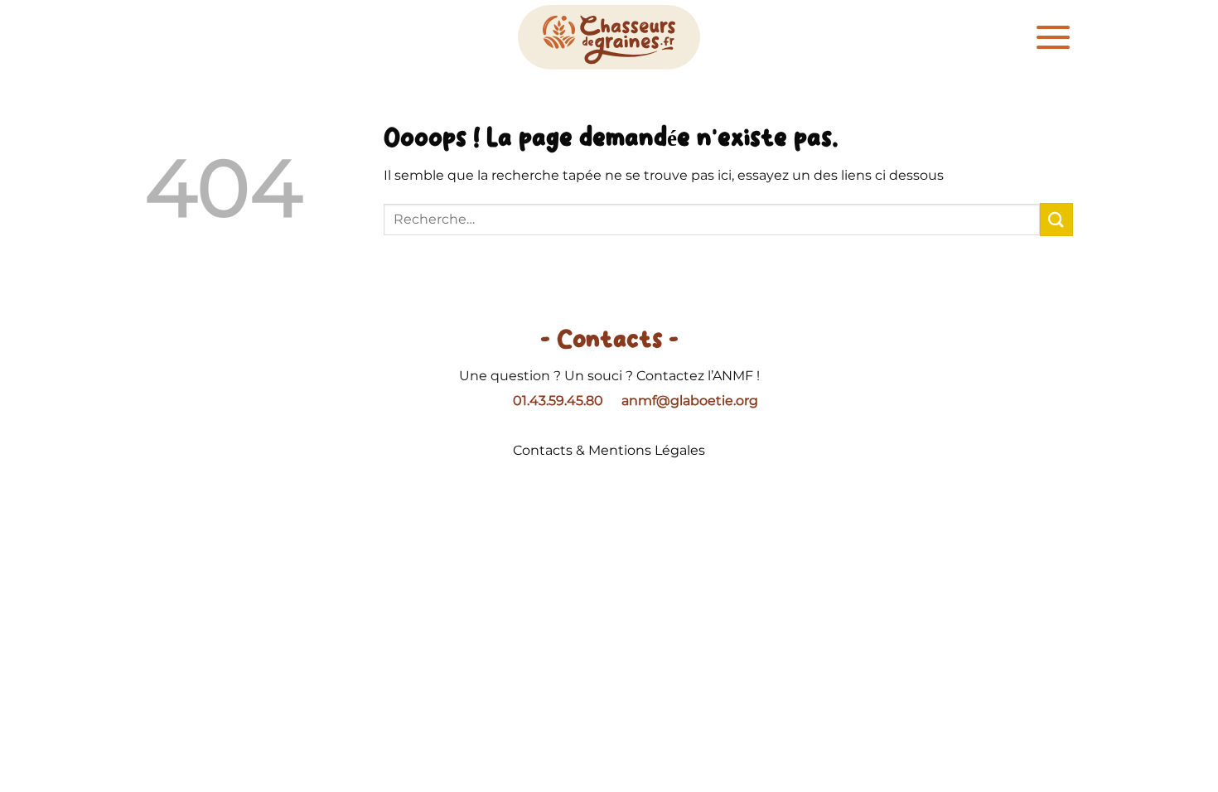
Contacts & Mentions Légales (609, 450)
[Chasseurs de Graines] (609, 37)
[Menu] (1053, 37)
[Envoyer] (1056, 219)
